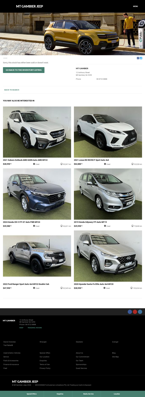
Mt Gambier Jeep (29, 6)
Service (6, 357)
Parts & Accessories (10, 361)
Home (5, 58)
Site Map (115, 357)
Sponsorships (81, 364)
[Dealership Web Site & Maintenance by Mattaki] (137, 383)
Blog (114, 353)
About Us (79, 353)
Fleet (5, 368)
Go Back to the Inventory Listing (24, 70)
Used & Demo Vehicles (11, 353)
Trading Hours (35, 328)
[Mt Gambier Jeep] (7, 6)
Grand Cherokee (9, 342)
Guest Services (81, 368)
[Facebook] (138, 58)
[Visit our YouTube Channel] (135, 312)
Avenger (115, 342)
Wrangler (43, 342)
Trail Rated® (8, 345)
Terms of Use (45, 364)
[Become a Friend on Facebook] (130, 312)
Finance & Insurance (11, 364)
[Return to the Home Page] (7, 382)
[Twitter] (141, 58)
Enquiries (43, 361)
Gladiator (79, 342)
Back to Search (11, 90)
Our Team (79, 361)
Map (21, 328)
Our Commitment (82, 357)
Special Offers (45, 353)
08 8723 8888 (101, 79)
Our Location (44, 357)
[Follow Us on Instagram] (140, 312)
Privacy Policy (45, 368)
